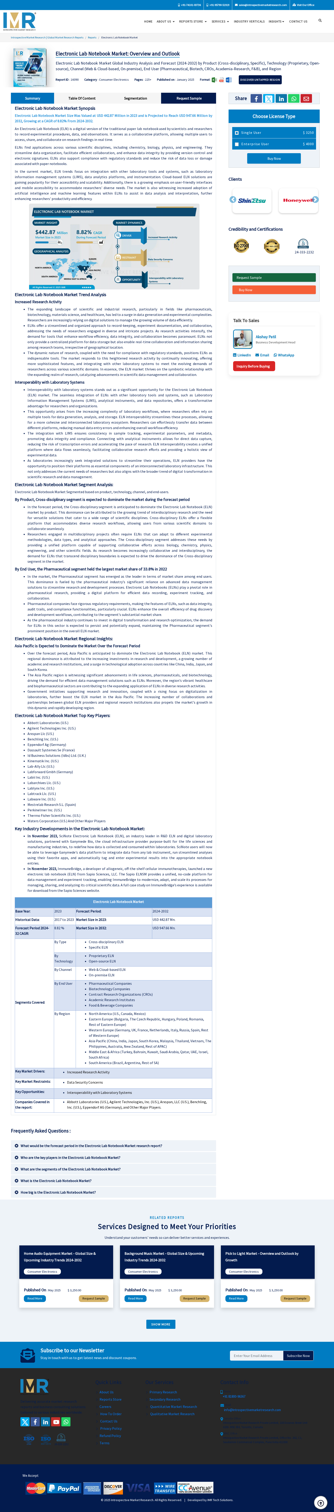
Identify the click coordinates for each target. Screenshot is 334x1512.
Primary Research (163, 1392)
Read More (34, 1298)
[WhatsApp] (293, 98)
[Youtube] (55, 1421)
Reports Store (191, 21)
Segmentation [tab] (135, 98)
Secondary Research (165, 1399)
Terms (105, 1443)
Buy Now (274, 158)
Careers (105, 1406)
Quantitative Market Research (173, 1406)
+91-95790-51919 (219, 5)
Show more (160, 1324)
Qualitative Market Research (172, 1414)
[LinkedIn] (281, 98)
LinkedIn (244, 355)
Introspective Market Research (132, 1500)
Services (219, 21)
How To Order (111, 1414)
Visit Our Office (305, 5)
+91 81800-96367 (234, 1396)
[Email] (306, 98)
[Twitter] (268, 98)
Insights (275, 21)
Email (264, 355)
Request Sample (249, 277)
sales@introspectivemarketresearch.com (262, 5)
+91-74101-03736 (191, 5)
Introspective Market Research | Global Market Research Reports (47, 37)
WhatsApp (286, 355)
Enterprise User (277, 144)
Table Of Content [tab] (82, 98)
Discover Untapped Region (260, 79)
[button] (232, 199)
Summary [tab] (32, 98)
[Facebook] (256, 98)
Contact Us (108, 1421)
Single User (277, 132)
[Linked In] (45, 1421)
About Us (164, 21)
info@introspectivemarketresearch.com (252, 1410)
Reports (92, 37)
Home (148, 21)
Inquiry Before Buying (253, 366)
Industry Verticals (249, 21)
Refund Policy (110, 1435)
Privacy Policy (111, 1428)
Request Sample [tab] (189, 98)
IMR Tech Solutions (220, 1500)
